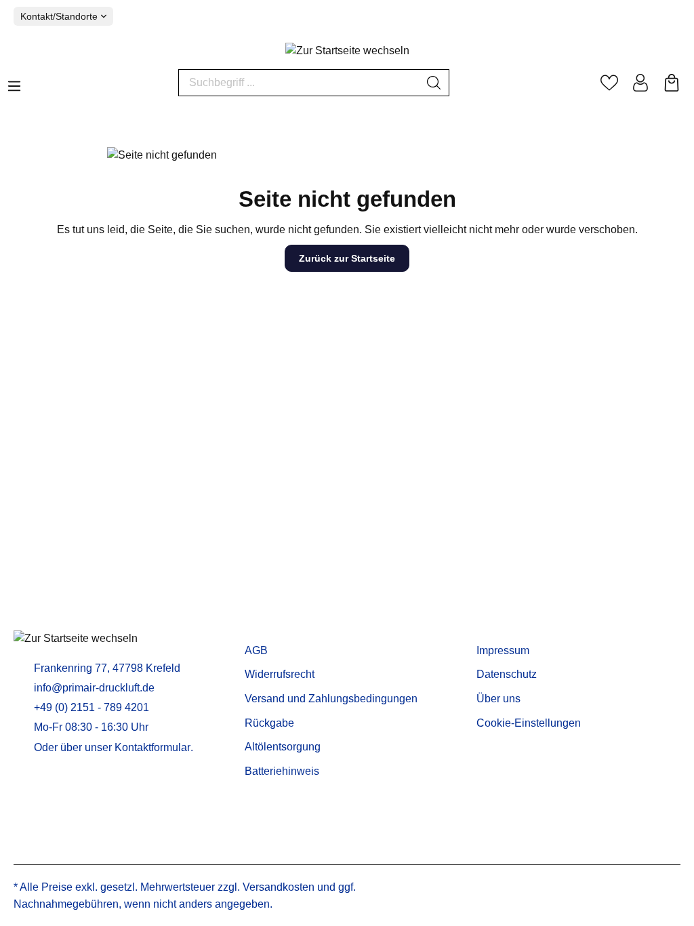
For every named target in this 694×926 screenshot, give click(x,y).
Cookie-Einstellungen (528, 723)
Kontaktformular (152, 747)
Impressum (502, 650)
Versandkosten (278, 887)
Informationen (517, 629)
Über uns (498, 698)
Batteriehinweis (282, 771)
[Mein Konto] (640, 83)
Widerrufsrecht (279, 674)
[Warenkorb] (671, 83)
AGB (256, 650)
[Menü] (14, 82)
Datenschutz (506, 674)
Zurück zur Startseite (347, 258)
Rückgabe (269, 723)
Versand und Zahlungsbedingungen (331, 698)
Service (266, 629)
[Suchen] (434, 82)
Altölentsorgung (283, 746)
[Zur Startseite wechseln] (347, 51)
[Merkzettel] (609, 83)
